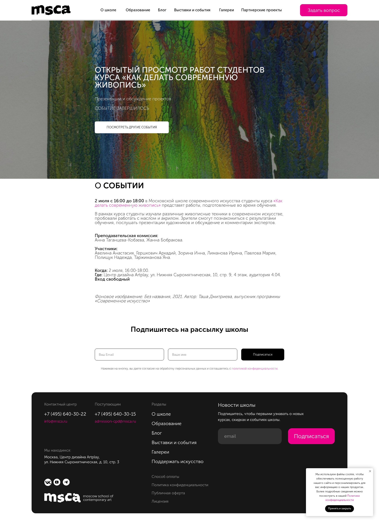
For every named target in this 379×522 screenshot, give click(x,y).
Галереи (226, 10)
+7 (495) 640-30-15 (115, 414)
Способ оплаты (165, 476)
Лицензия (160, 501)
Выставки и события (192, 10)
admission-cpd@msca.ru (115, 421)
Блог (162, 10)
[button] (323, 10)
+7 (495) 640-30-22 (65, 414)
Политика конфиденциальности (180, 485)
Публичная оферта (168, 493)
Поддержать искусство (178, 461)
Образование (138, 10)
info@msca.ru (55, 421)
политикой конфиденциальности (255, 368)
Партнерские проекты (261, 10)
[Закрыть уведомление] (370, 471)
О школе (108, 10)
